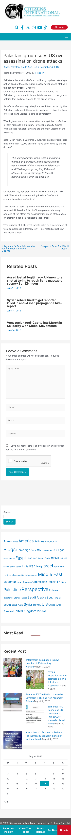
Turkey (37, 604)
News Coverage (24, 582)
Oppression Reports (45, 581)
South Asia (26, 67)
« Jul (5, 801)
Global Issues (59, 558)
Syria (28, 604)
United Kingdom (24, 611)
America (26, 540)
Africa (15, 541)
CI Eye (59, 550)
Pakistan (15, 67)
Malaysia (16, 575)
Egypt (21, 557)
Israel (47, 565)
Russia (24, 598)
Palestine (12, 589)
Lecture (7, 575)
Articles (39, 541)
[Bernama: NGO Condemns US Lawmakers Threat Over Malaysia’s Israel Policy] (35, 714)
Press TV (40, 72)
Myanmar (9, 581)
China (33, 550)
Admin (7, 541)
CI (38, 550)
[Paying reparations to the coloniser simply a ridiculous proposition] (35, 679)
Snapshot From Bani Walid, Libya (55, 247)
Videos (41, 611)
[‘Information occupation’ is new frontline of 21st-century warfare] (12, 667)
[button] (66, 36)
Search (7, 512)
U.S (35, 67)
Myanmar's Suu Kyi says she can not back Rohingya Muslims (18, 248)
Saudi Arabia (37, 597)
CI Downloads (47, 550)
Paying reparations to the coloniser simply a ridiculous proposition (57, 679)
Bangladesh (51, 541)
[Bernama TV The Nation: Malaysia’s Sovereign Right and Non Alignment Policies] (12, 702)
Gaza (47, 558)
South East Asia (13, 604)
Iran (32, 566)
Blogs (6, 67)
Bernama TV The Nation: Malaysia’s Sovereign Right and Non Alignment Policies (44, 697)
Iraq (39, 566)
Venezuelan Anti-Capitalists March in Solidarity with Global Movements (34, 324)
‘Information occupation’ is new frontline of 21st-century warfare (42, 663)
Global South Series (12, 567)
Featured (32, 558)
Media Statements (29, 575)
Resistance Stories (11, 598)
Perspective (34, 589)
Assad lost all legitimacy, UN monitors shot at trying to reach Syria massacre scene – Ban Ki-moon (35, 280)
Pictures (53, 590)
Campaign (23, 550)
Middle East (50, 574)
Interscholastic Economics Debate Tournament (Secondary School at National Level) (44, 735)
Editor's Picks (9, 558)
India (25, 566)
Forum (41, 558)
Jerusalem (59, 566)
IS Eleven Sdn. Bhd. (60, 823)
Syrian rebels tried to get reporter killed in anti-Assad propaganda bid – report (34, 303)
